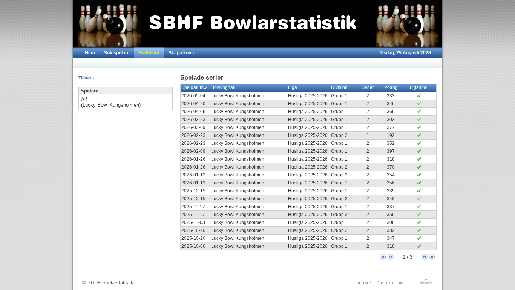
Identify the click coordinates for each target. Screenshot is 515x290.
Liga (292, 87)
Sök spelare (117, 52)
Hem (90, 52)
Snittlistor (149, 52)
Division (339, 87)
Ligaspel (419, 87)
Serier (368, 87)
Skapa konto (182, 52)
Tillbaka (86, 77)
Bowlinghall (223, 87)
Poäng (391, 87)
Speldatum (192, 87)
